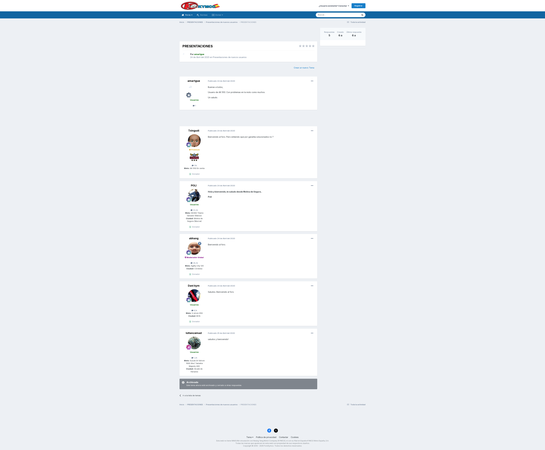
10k (195, 165)
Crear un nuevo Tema (304, 67)
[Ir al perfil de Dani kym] (194, 295)
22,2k (195, 210)
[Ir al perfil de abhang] (194, 248)
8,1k (195, 310)
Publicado (221, 81)
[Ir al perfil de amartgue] (185, 56)
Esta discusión (349, 15)
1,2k (195, 358)
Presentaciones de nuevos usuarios (230, 57)
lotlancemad (194, 333)
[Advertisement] (248, 34)
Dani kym (194, 285)
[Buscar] (362, 15)
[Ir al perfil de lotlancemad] (194, 343)
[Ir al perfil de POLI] (194, 195)
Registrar (358, 6)
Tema (249, 437)
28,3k (195, 263)
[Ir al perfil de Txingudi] (194, 140)
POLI (194, 185)
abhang (194, 238)
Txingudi (193, 130)
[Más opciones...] (312, 81)
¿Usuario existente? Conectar (333, 6)
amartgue (193, 80)
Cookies (295, 437)
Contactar (283, 437)
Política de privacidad (266, 437)
